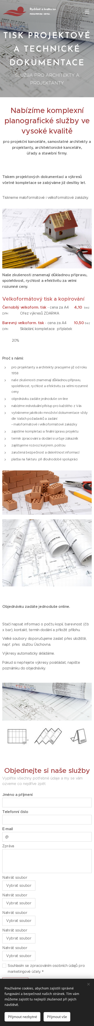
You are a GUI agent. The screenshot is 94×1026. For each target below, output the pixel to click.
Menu (87, 11)
